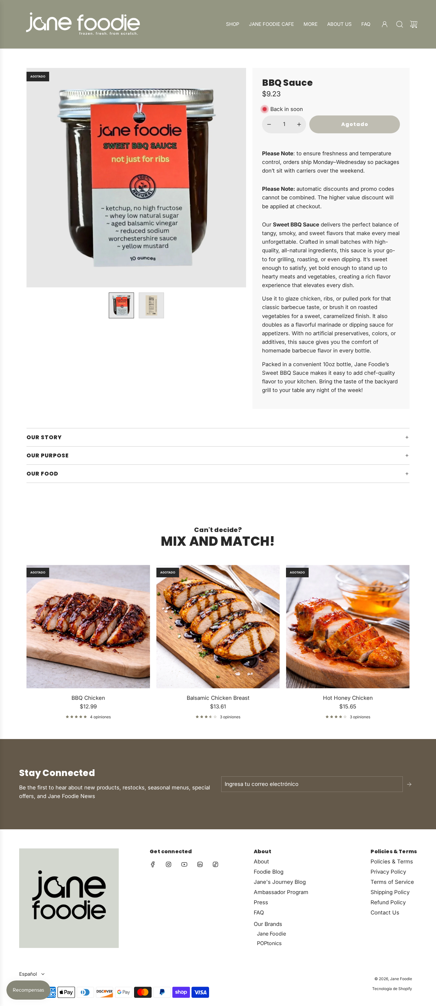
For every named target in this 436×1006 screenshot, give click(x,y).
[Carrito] (414, 24)
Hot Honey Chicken (348, 698)
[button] (42, 178)
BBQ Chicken (88, 698)
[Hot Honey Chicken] (348, 626)
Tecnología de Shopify (392, 988)
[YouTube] (184, 864)
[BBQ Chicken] (88, 626)
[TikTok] (215, 864)
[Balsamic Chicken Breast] (218, 626)
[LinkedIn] (200, 864)
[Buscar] (400, 24)
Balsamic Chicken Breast (218, 698)
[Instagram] (169, 864)
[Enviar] (410, 784)
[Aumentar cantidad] (299, 124)
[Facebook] (153, 864)
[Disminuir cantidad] (269, 124)
